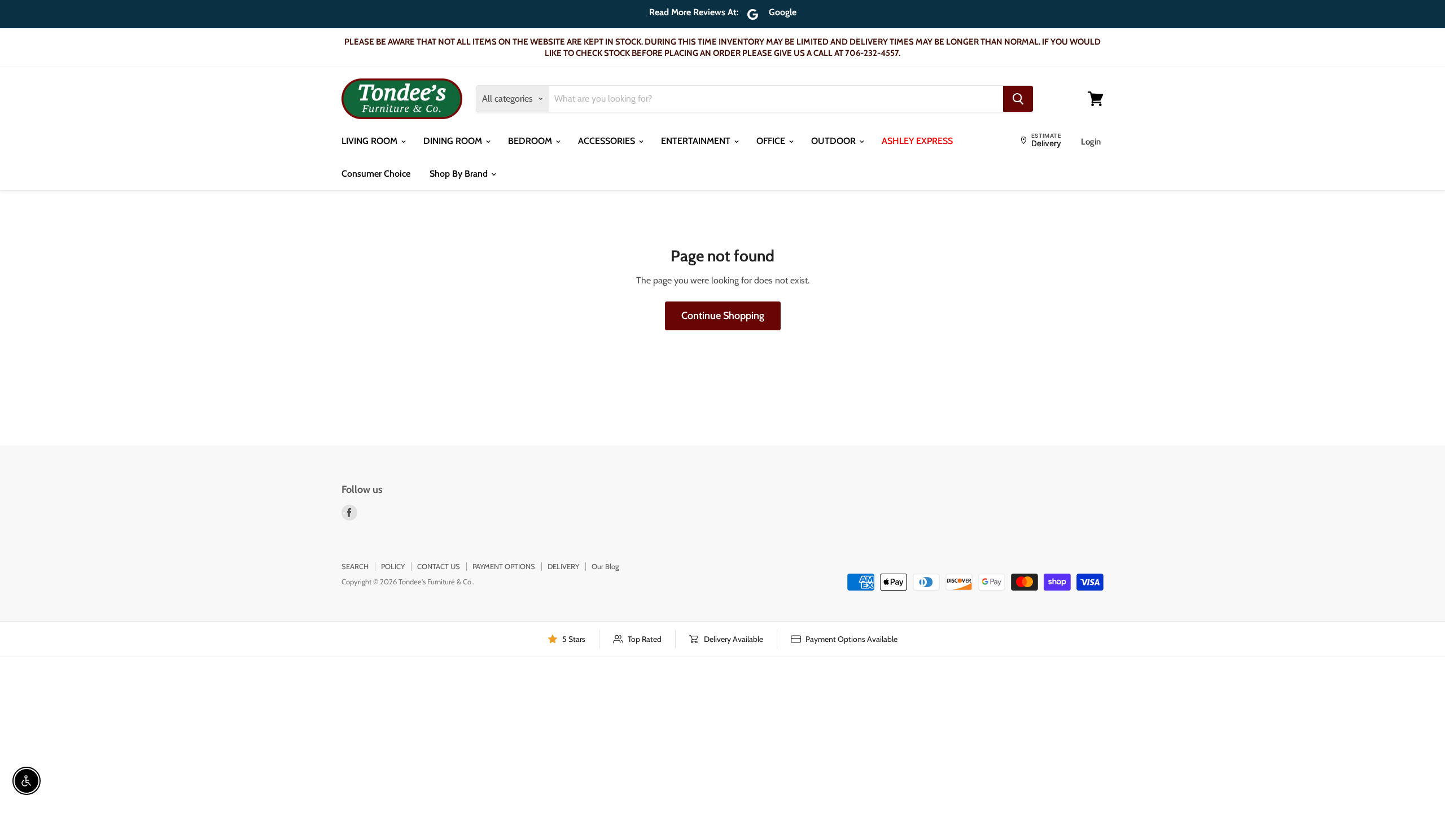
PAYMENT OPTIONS (503, 566)
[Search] (1018, 99)
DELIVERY (563, 566)
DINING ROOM (453, 141)
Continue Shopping (722, 315)
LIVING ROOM (370, 141)
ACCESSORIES (607, 141)
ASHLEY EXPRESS (917, 141)
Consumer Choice (375, 173)
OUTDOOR (834, 141)
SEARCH (355, 566)
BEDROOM (531, 141)
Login (1091, 142)
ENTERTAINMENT (697, 141)
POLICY (393, 566)
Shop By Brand (460, 173)
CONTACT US (438, 566)
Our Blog (605, 566)
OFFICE (771, 141)
